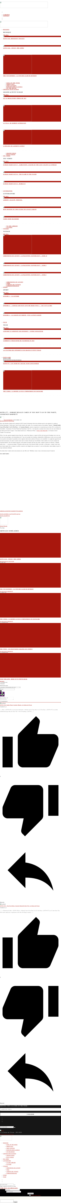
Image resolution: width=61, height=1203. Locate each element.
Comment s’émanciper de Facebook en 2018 (18, 340)
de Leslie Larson (20, 209)
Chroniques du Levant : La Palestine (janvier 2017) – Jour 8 (24, 275)
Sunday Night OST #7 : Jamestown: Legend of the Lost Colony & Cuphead (30, 165)
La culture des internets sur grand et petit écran (22, 350)
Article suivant (3, 515)
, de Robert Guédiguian (14, 123)
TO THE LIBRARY (12, 226)
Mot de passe (3, 1191)
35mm (8, 283)
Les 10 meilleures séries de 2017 (14, 98)
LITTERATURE (7, 191)
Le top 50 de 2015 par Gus (14, 514)
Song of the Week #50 (42, 430)
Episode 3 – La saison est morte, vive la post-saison (22, 315)
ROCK (21, 511)
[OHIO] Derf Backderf (11, 219)
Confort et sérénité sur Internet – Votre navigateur (23, 331)
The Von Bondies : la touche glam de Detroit (20, 75)
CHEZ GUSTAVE (11, 85)
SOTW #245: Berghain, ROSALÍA (13, 38)
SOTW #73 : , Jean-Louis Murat (21, 363)
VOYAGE (6, 228)
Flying (8, 515)
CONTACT (6, 15)
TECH (5, 322)
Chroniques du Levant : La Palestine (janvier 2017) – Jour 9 (24, 265)
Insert (15, 1202)
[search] (14, 1127)
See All (6, 35)
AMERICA (2, 511)
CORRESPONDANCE (12, 286)
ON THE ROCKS (10, 1151)
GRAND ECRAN (11, 153)
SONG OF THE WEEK (13, 83)
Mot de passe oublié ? (36, 1195)
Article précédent (4, 514)
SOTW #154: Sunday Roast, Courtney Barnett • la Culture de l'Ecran (16, 705)
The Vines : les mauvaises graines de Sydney (16, 649)
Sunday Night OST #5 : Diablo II (14, 183)
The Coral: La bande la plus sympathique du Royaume (23, 391)
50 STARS (9, 227)
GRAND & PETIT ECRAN (11, 89)
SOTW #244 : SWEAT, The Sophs (13, 48)
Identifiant (2, 1190)
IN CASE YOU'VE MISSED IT (6, 591)
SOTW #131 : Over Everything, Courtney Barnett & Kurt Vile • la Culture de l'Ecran (19, 906)
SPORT (5, 287)
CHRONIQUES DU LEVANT (14, 282)
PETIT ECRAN (10, 154)
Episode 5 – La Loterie (11, 296)
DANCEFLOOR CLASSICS (14, 87)
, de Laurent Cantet (14, 146)
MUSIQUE (6, 29)
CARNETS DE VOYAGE (13, 284)
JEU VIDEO (6, 155)
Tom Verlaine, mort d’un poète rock (13, 679)
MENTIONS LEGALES (7, 1134)
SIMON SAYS (10, 84)
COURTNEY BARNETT (11, 511)
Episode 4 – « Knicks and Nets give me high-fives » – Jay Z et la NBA (27, 305)
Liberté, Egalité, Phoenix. (12, 200)
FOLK (18, 511)
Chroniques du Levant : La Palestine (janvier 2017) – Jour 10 (25, 256)
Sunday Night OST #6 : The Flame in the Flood (20, 174)
